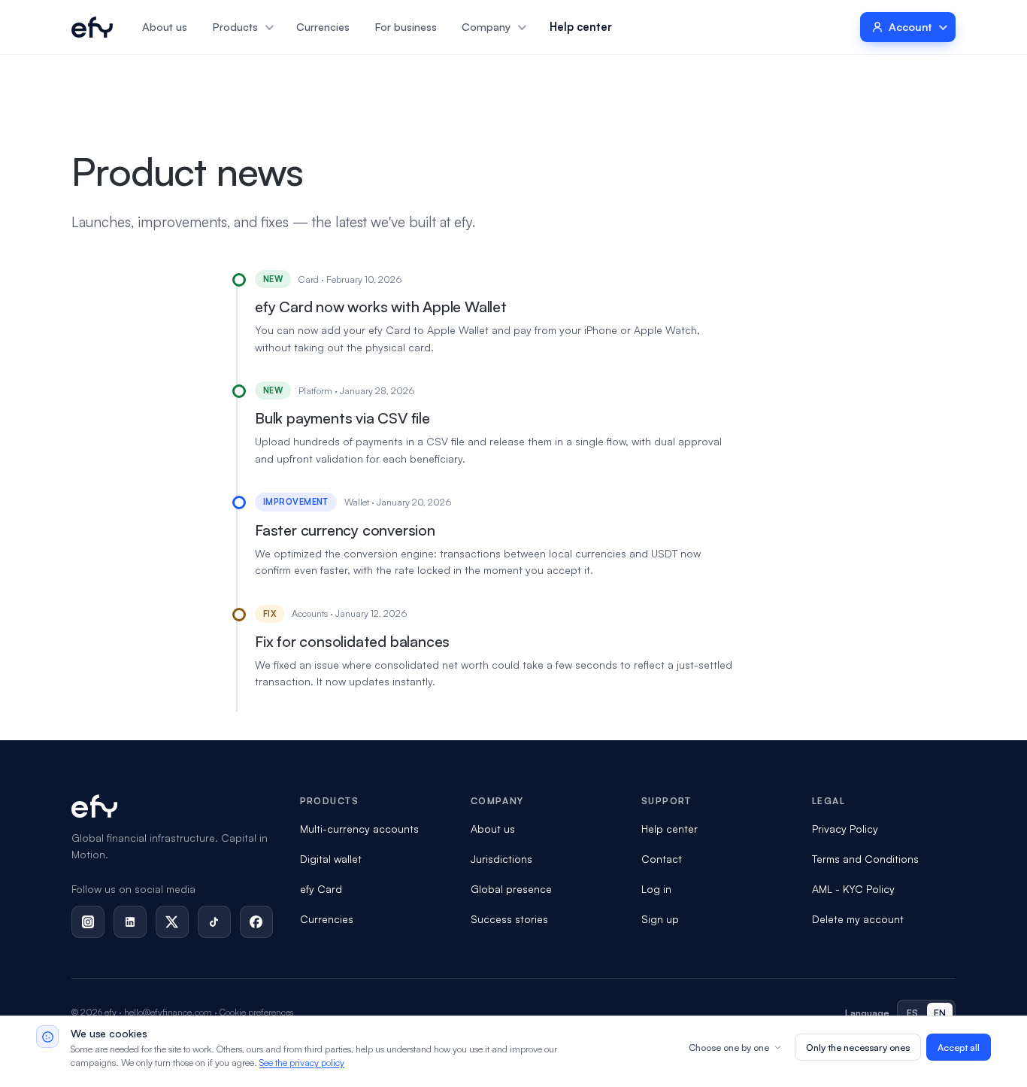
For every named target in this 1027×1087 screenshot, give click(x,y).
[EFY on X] (172, 922)
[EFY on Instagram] (88, 922)
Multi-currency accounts (359, 828)
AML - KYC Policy (853, 888)
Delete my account (858, 918)
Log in (656, 888)
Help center (581, 26)
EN (940, 1013)
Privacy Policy (845, 828)
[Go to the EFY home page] (92, 27)
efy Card (321, 888)
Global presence (511, 888)
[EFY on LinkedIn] (130, 922)
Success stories (509, 918)
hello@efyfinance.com (168, 1012)
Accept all (959, 1047)
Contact (661, 858)
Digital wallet (331, 858)
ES (913, 1013)
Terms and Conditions (865, 858)
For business (406, 26)
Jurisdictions (501, 858)
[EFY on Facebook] (256, 922)
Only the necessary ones (858, 1047)
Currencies (323, 26)
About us (164, 26)
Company (486, 26)
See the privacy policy (301, 1062)
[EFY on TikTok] (214, 922)
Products (235, 26)
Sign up (660, 918)
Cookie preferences (256, 1012)
